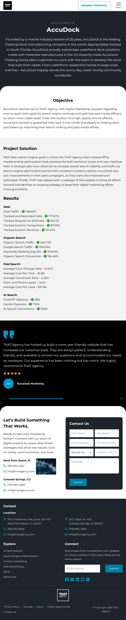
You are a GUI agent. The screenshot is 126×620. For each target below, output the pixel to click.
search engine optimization (22, 170)
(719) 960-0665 (16, 484)
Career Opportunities (58, 606)
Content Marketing (15, 561)
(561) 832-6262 (15, 465)
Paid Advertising (13, 566)
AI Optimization (13, 550)
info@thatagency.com (21, 471)
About (40, 606)
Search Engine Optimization (20, 556)
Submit (78, 482)
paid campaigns (52, 175)
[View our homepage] (7, 5)
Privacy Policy (11, 606)
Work (6, 571)
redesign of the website (79, 180)
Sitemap (28, 606)
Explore (9, 544)
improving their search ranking (45, 127)
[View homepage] (63, 595)
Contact (9, 506)
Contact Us (10, 612)
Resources (9, 576)
